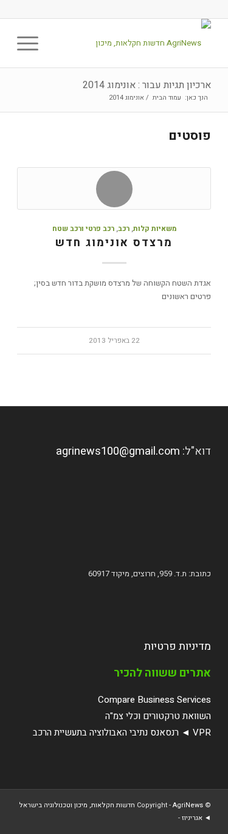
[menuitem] (60, 43)
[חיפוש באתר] (60, 43)
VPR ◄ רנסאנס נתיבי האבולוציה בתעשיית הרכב (122, 732)
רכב (124, 229)
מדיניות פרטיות (177, 646)
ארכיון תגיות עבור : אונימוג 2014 (147, 85)
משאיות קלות (154, 229)
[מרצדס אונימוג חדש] (114, 188)
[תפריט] (31, 43)
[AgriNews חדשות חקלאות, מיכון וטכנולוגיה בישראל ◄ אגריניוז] (133, 43)
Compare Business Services (154, 699)
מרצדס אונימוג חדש (114, 243)
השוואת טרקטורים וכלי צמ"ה (158, 716)
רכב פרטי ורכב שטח (83, 229)
